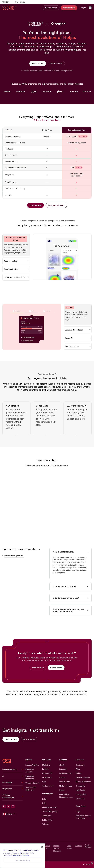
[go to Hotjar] (23, 2)
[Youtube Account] (8, 806)
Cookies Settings (88, 846)
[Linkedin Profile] (4, 806)
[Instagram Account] (13, 806)
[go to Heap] (15, 2)
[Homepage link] (6, 761)
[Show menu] (90, 7)
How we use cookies (21, 855)
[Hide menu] (92, 863)
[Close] (42, 847)
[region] (22, 855)
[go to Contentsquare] (6, 2)
